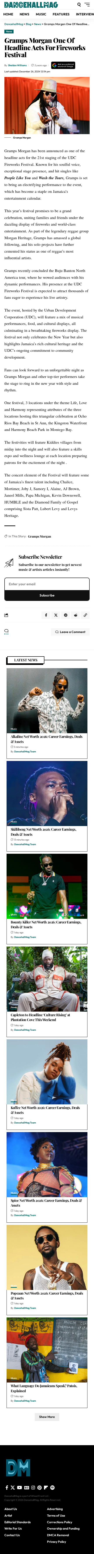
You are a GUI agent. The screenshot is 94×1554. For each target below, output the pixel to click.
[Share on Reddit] (75, 615)
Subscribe (47, 595)
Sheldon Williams (17, 65)
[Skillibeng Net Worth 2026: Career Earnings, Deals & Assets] (47, 793)
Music (14, 729)
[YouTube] (19, 1487)
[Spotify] (52, 1487)
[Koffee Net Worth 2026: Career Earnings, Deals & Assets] (47, 1071)
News (9, 31)
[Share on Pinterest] (65, 615)
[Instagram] (33, 1487)
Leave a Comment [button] (72, 632)
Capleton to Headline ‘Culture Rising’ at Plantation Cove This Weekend (40, 1017)
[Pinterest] (39, 1487)
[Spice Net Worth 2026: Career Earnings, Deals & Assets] (47, 1164)
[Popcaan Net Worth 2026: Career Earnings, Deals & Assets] (47, 1257)
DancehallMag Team (25, 751)
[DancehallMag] (37, 4)
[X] (12, 1487)
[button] (79, 5)
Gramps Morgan (39, 536)
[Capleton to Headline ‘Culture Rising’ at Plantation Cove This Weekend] (47, 979)
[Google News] (26, 1487)
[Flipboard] (46, 1487)
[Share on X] (55, 615)
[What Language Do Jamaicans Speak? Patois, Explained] (47, 1350)
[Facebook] (6, 1487)
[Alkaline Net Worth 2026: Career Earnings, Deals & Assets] (47, 700)
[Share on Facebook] (46, 615)
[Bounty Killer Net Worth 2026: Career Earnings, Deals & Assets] (47, 886)
